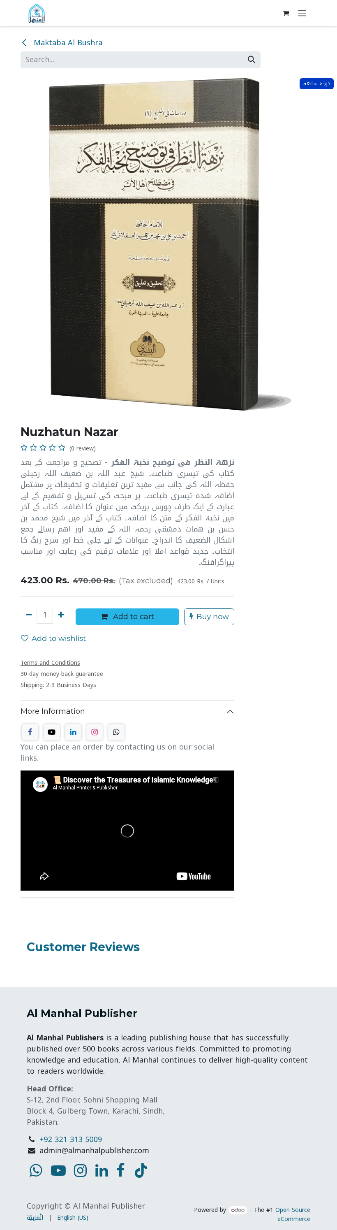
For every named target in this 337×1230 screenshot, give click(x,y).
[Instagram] (94, 732)
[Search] (251, 59)
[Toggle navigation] (302, 13)
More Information (53, 711)
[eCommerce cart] (285, 13)
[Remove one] (29, 615)
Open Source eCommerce (292, 1214)
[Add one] (61, 615)
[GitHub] (116, 732)
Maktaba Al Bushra (66, 43)
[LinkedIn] (73, 732)
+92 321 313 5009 (70, 1140)
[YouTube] (141, 1170)
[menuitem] (35, 1217)
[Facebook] (30, 732)
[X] (52, 732)
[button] (209, 616)
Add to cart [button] (132, 616)
